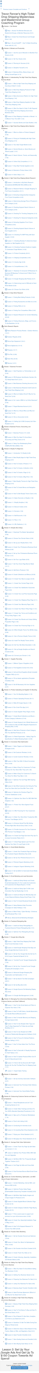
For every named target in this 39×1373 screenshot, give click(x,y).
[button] (1, 2)
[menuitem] (1, 4)
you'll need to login (26, 1365)
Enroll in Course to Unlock (19, 1368)
